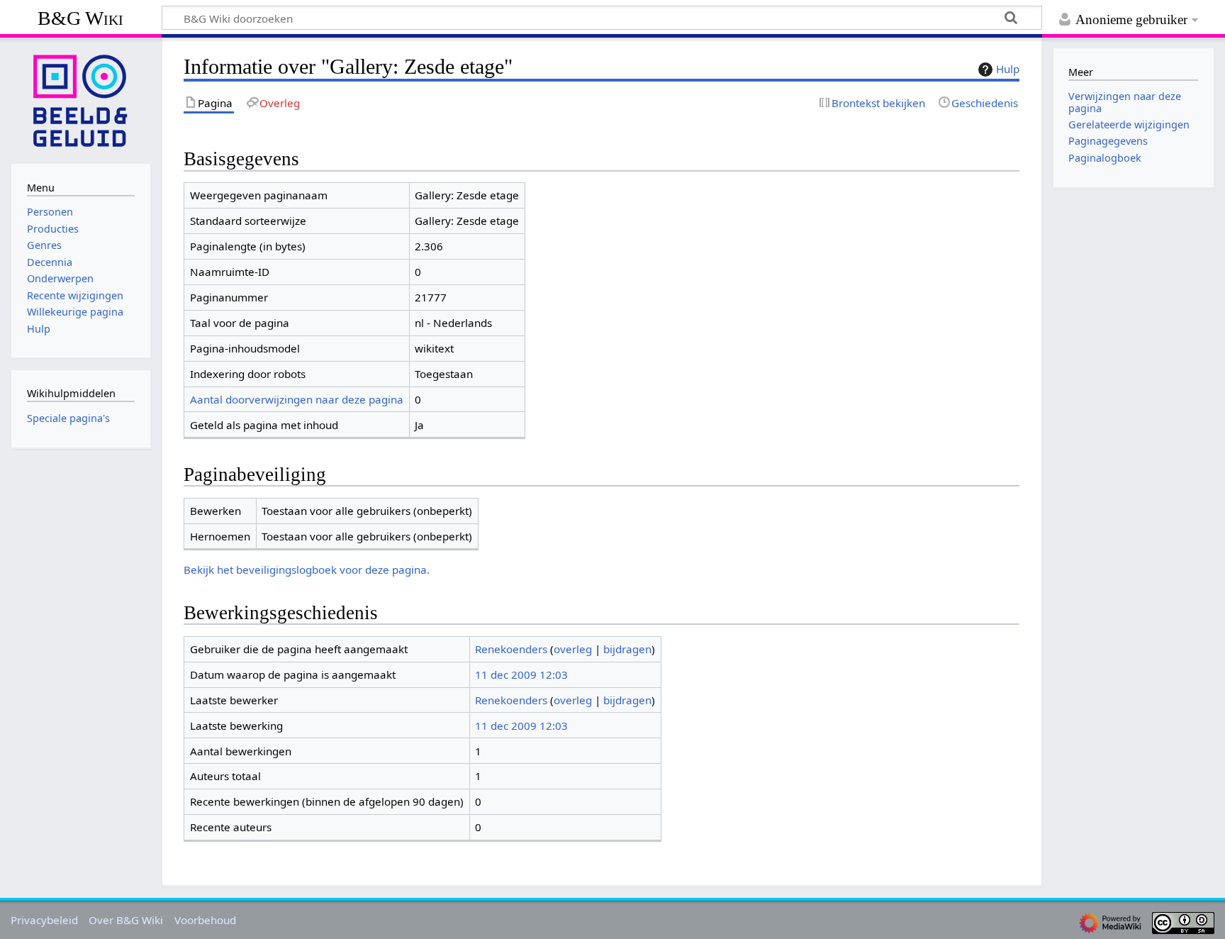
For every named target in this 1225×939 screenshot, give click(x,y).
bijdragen (627, 649)
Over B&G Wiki (126, 920)
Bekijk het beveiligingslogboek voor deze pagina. (307, 569)
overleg (573, 649)
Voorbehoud (205, 920)
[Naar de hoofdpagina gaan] (81, 99)
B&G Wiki (80, 18)
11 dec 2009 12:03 (521, 674)
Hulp (1007, 69)
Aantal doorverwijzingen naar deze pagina (296, 399)
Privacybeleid (44, 920)
